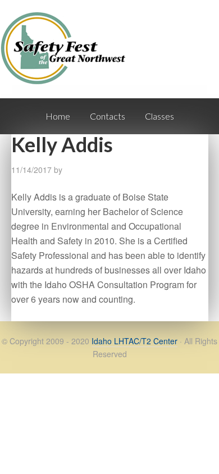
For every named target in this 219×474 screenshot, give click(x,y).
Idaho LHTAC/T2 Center (134, 341)
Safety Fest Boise (67, 58)
